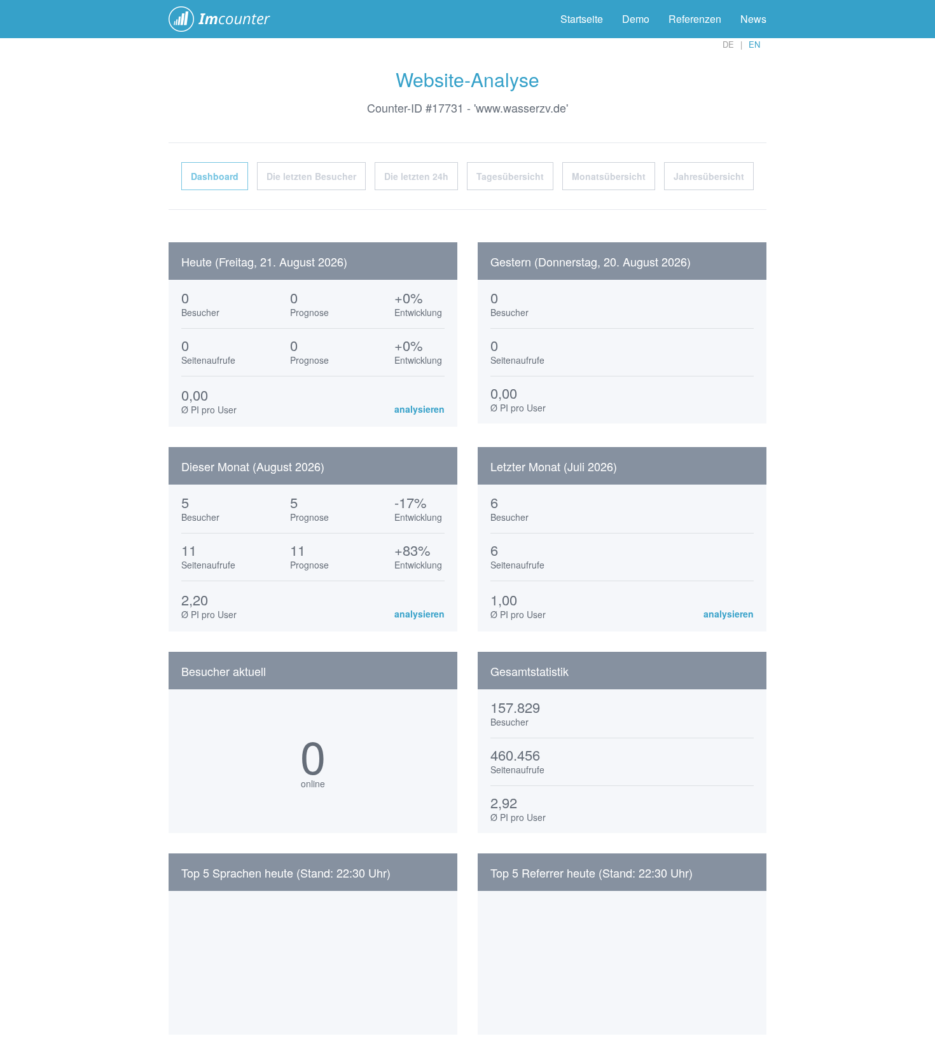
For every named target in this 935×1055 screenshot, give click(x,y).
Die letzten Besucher (311, 176)
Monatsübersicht (609, 176)
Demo (635, 18)
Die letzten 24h (416, 176)
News (753, 18)
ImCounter (226, 19)
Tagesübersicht (510, 176)
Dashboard (215, 176)
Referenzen (694, 18)
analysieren (419, 409)
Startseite (581, 18)
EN (754, 44)
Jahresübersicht (709, 176)
